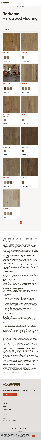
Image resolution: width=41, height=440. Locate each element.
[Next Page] (23, 222)
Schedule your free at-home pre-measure (17, 370)
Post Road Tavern (26, 146)
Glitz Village (24, 52)
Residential (5, 29)
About (4, 412)
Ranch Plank (6, 177)
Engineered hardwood (8, 272)
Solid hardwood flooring (8, 264)
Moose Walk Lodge (7, 114)
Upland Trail (24, 177)
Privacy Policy (20, 431)
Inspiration (5, 406)
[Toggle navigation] (39, 3)
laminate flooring (21, 280)
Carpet (4, 324)
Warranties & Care (7, 409)
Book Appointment (10, 394)
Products (5, 403)
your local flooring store (8, 249)
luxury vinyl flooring (32, 280)
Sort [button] (35, 26)
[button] (8, 29)
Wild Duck (5, 208)
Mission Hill (24, 83)
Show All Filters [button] (7, 26)
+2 (13, 182)
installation (24, 350)
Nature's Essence (7, 146)
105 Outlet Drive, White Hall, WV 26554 (9, 420)
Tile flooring (5, 338)
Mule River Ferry (25, 114)
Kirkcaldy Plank (6, 83)
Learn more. (8, 438)
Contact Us (5, 414)
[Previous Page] (18, 222)
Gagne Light (6, 52)
